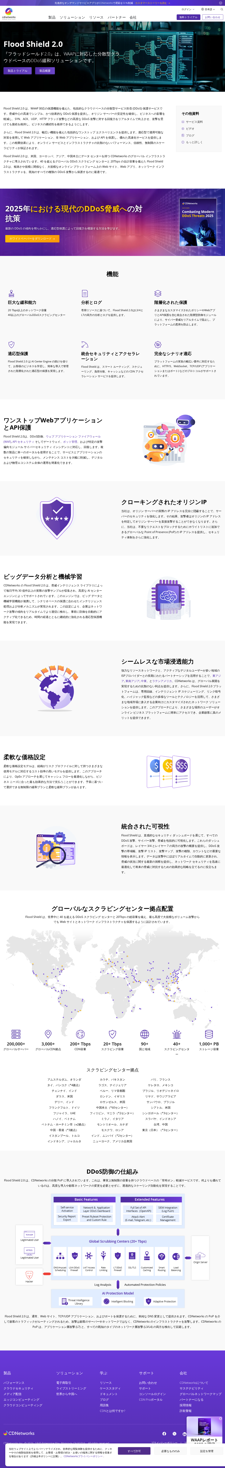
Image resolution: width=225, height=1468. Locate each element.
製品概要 (45, 71)
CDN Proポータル (151, 1399)
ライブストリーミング (71, 1388)
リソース (106, 1383)
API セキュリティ (23, 442)
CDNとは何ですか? (112, 1411)
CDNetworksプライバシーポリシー (83, 1456)
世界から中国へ (66, 1394)
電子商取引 (63, 1383)
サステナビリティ (192, 1388)
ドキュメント (109, 1394)
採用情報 (186, 1405)
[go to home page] (9, 14)
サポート (145, 1388)
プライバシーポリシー (164, 1442)
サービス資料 (194, 122)
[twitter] (174, 1433)
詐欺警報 (186, 1411)
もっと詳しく (194, 142)
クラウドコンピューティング (23, 1405)
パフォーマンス (14, 1383)
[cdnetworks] (19, 1433)
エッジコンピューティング (21, 1399)
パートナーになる (192, 1399)
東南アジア (133, 681)
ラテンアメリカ (162, 681)
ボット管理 (70, 442)
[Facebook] (164, 1433)
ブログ (190, 135)
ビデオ (190, 129)
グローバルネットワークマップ (200, 1394)
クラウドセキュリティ (18, 1388)
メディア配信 (12, 1394)
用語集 (104, 1405)
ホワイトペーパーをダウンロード (30, 238)
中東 (144, 681)
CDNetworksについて (194, 1383)
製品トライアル (17, 71)
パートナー (117, 17)
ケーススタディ (110, 1388)
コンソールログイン (152, 1394)
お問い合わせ (148, 1383)
